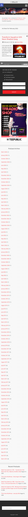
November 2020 (5, 258)
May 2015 (3, 452)
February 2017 (4, 382)
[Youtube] (15, 2)
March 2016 (4, 419)
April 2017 (3, 375)
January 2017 (4, 385)
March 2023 (4, 205)
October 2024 (4, 158)
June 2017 (3, 369)
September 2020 (5, 265)
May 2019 (3, 315)
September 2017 (5, 359)
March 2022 (4, 245)
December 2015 (5, 429)
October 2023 (4, 182)
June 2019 (3, 312)
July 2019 (3, 308)
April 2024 (3, 172)
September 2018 (5, 342)
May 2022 (3, 238)
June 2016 (3, 409)
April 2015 (3, 455)
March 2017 (4, 379)
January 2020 (4, 288)
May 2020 (3, 275)
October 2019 (4, 298)
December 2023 (5, 175)
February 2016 (4, 422)
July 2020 (3, 272)
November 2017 (5, 352)
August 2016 (4, 402)
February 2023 (4, 208)
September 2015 (5, 439)
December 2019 (5, 292)
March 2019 (4, 322)
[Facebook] (11, 2)
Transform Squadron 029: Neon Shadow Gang (12, 38)
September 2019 (5, 302)
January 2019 (4, 328)
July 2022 (3, 232)
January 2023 (4, 212)
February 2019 (4, 325)
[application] (14, 63)
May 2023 (3, 198)
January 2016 (4, 425)
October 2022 (4, 222)
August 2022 (4, 228)
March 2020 (4, 282)
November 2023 (5, 178)
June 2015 (3, 449)
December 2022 (5, 215)
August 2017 (4, 362)
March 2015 (4, 459)
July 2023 (3, 192)
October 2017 (4, 355)
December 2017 (5, 349)
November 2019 (5, 295)
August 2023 (4, 188)
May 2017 (3, 372)
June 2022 (3, 235)
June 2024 (3, 165)
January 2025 (4, 155)
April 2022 (3, 242)
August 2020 (4, 268)
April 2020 (3, 278)
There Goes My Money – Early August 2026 (11, 476)
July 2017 (3, 365)
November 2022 (5, 218)
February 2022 (4, 248)
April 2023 (3, 202)
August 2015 (4, 442)
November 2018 (5, 335)
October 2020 (4, 262)
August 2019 (4, 305)
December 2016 (5, 389)
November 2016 (5, 392)
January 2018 (4, 345)
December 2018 (5, 332)
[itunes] (17, 2)
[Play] (2, 63)
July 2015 (3, 445)
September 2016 (5, 399)
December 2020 (5, 255)
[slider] (25, 64)
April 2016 (3, 415)
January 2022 (4, 252)
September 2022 (5, 225)
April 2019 (3, 318)
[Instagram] (13, 2)
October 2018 (4, 338)
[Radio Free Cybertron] (14, 11)
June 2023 (3, 195)
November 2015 (5, 432)
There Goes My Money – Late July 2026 (10, 493)
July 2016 (3, 405)
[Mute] (22, 64)
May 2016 (3, 412)
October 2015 (4, 435)
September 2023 (5, 185)
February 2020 (4, 285)
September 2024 (5, 162)
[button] (1, 5)
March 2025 (4, 152)
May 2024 (3, 168)
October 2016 (4, 395)
